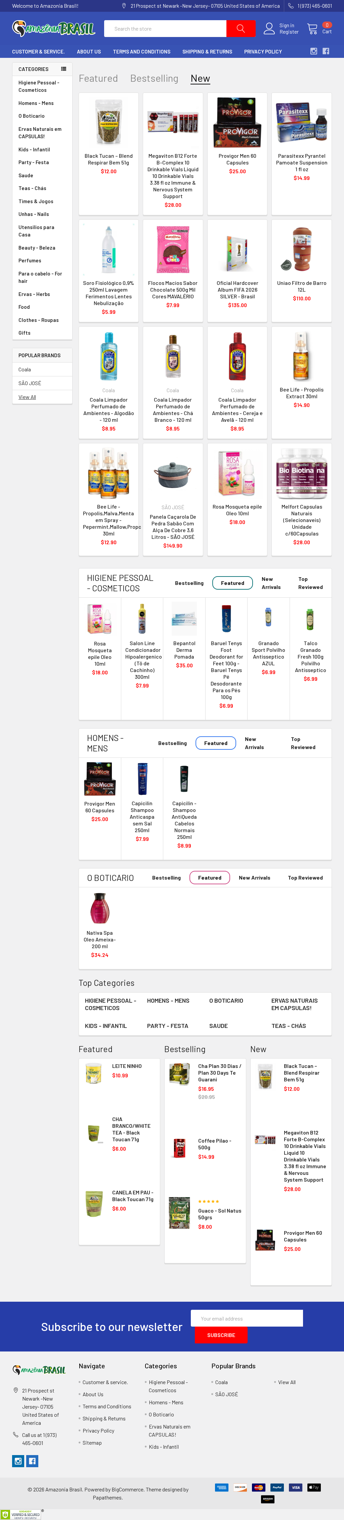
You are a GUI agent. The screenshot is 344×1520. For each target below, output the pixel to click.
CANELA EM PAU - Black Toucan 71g (133, 1195)
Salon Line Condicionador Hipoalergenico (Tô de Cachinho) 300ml (143, 660)
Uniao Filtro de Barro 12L (302, 286)
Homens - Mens (36, 103)
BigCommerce (127, 1489)
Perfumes (29, 260)
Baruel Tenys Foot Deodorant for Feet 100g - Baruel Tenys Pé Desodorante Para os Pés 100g (226, 670)
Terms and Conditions (141, 51)
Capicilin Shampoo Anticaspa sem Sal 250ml (142, 816)
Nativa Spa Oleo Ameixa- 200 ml (100, 939)
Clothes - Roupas (38, 320)
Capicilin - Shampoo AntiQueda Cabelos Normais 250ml (184, 820)
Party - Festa (33, 162)
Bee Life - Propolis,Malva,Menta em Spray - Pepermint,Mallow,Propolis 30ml (115, 519)
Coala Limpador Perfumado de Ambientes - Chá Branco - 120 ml (173, 409)
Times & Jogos (35, 201)
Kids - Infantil (34, 149)
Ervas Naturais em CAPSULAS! (39, 133)
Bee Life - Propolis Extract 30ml (302, 392)
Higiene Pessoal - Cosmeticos (38, 86)
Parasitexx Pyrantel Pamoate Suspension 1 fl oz (302, 162)
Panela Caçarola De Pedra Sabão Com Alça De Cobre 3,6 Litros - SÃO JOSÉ (173, 526)
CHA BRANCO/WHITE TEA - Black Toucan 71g (131, 1129)
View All (27, 397)
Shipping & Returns (207, 51)
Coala (24, 369)
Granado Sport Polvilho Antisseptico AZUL (268, 653)
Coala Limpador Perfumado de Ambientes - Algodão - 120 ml (108, 409)
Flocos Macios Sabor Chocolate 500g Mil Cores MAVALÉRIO (173, 289)
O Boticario (31, 116)
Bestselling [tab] (154, 78)
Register (289, 32)
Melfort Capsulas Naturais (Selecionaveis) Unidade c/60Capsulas (302, 519)
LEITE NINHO (127, 1066)
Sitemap (92, 1442)
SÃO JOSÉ (29, 383)
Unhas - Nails (33, 214)
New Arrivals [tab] (271, 583)
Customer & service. (38, 51)
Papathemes (107, 1497)
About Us (89, 51)
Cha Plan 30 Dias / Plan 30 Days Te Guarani (220, 1072)
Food (24, 307)
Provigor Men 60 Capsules (237, 158)
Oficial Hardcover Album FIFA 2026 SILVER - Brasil (237, 289)
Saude (25, 175)
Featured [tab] (98, 78)
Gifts (24, 333)
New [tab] (200, 78)
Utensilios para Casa (36, 231)
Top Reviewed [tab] (310, 583)
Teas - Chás (32, 188)
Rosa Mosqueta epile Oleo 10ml (237, 509)
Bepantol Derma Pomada (184, 650)
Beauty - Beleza (36, 248)
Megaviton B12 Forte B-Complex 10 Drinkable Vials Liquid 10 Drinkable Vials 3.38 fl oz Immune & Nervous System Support (173, 175)
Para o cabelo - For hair (40, 277)
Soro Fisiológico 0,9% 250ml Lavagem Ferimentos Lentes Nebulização (108, 293)
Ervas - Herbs (34, 294)
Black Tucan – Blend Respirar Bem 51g (109, 158)
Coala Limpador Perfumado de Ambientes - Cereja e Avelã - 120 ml (237, 409)
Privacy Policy (263, 51)
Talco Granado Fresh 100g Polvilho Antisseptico (310, 656)
